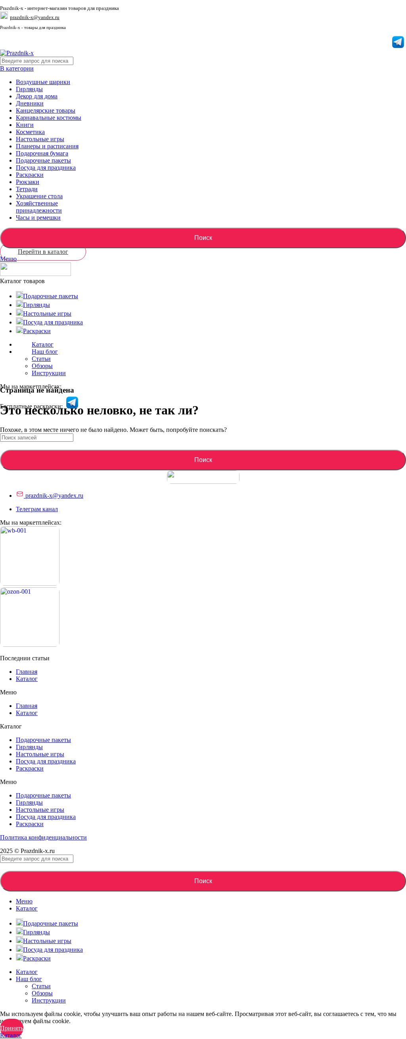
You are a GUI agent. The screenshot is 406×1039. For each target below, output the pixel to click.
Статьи (41, 358)
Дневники (30, 103)
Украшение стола (39, 196)
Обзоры (42, 365)
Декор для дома (36, 96)
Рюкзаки (27, 181)
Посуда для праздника (46, 167)
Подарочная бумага (42, 153)
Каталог (27, 678)
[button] (203, 692)
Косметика (30, 131)
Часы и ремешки (38, 217)
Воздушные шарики (43, 82)
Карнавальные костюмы (48, 117)
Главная (26, 671)
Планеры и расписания (47, 146)
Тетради (27, 189)
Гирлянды (29, 89)
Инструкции (49, 373)
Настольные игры (40, 139)
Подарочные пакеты (43, 160)
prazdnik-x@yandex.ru (34, 17)
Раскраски (30, 174)
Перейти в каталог (43, 251)
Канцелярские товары (45, 110)
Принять (11, 1028)
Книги (25, 124)
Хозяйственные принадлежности (39, 207)
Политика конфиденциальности (43, 837)
